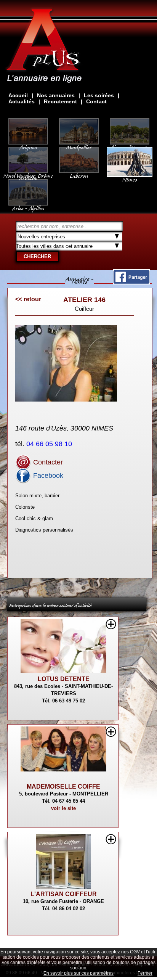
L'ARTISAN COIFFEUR (63, 894)
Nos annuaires (56, 95)
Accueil (18, 95)
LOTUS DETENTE (64, 679)
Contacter (47, 462)
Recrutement (60, 101)
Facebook (47, 475)
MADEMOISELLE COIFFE (63, 786)
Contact (96, 101)
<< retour (28, 299)
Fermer (145, 973)
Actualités (21, 101)
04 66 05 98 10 (50, 444)
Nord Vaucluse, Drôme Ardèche (28, 175)
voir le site (63, 808)
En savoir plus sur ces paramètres (78, 973)
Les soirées (99, 95)
